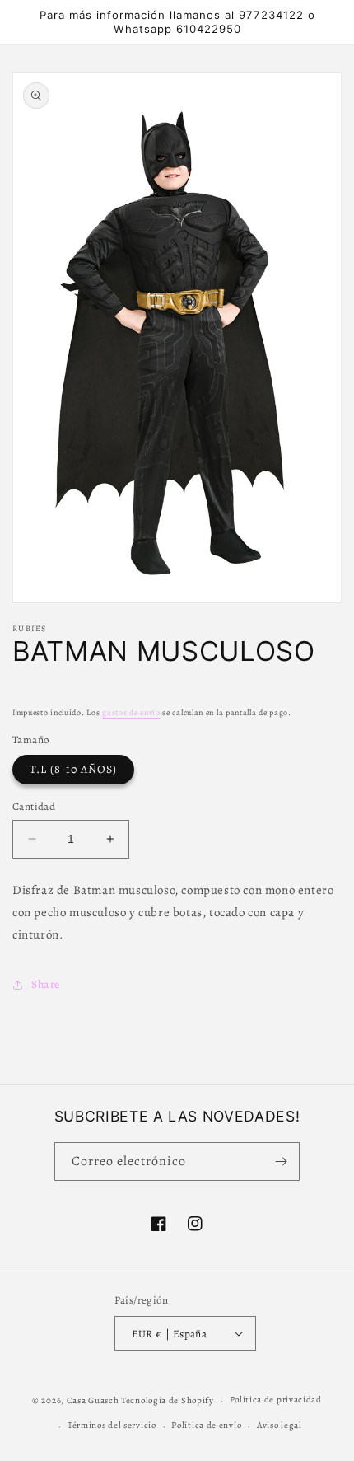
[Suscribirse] (281, 1161)
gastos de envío (131, 712)
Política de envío (206, 1425)
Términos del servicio (112, 1425)
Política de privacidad (276, 1399)
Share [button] (45, 984)
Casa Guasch (93, 1400)
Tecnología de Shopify (167, 1400)
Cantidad (33, 806)
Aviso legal (279, 1425)
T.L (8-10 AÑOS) (73, 769)
